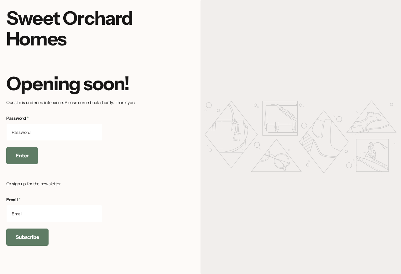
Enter (22, 155)
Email (13, 200)
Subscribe (27, 237)
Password (17, 118)
